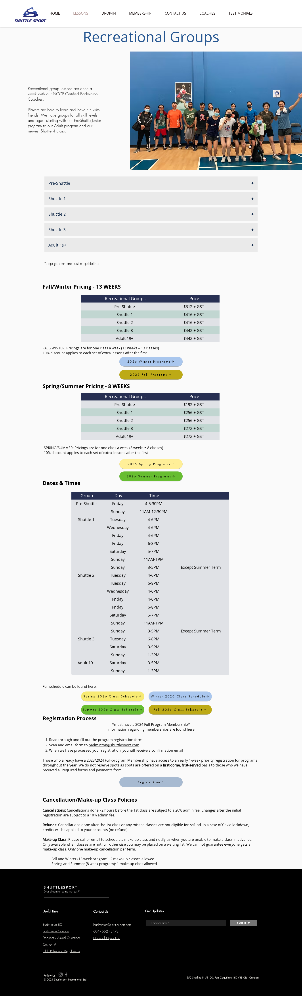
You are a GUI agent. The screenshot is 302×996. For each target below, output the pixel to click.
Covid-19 (49, 944)
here (191, 729)
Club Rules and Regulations (61, 951)
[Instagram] (60, 974)
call (83, 839)
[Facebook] (66, 974)
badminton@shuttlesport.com (114, 745)
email (95, 839)
